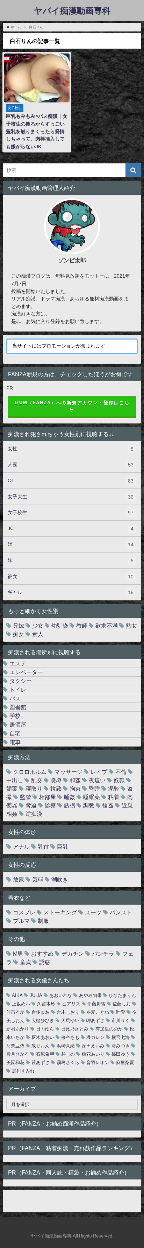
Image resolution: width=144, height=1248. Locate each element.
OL (71, 480)
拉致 (56, 788)
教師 (81, 625)
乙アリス (71, 1003)
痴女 (18, 634)
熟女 (131, 625)
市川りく (120, 1020)
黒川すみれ (23, 1071)
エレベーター (26, 672)
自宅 (15, 733)
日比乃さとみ (74, 1029)
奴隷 (119, 780)
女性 (71, 448)
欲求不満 (106, 625)
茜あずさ (40, 1062)
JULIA (36, 995)
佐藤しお (122, 1003)
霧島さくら (68, 1062)
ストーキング (60, 912)
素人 (37, 634)
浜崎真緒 (66, 1045)
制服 (43, 920)
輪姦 (108, 805)
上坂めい (21, 1003)
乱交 (36, 780)
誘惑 (44, 962)
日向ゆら (45, 1029)
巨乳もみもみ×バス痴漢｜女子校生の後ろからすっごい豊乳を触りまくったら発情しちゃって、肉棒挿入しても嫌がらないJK (36, 131)
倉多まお (40, 1012)
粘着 (113, 797)
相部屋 (47, 797)
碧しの (68, 1054)
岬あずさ (95, 1020)
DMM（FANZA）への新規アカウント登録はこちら (72, 406)
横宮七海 (120, 1037)
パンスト (121, 912)
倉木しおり (68, 1012)
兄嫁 (18, 625)
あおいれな (60, 995)
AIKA (17, 995)
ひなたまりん (122, 995)
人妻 (71, 464)
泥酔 (113, 788)
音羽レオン (97, 1062)
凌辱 (56, 780)
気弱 (37, 879)
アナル (21, 846)
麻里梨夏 (125, 1062)
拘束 (75, 788)
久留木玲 (46, 1003)
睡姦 (69, 797)
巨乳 (62, 846)
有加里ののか (109, 1029)
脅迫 (31, 805)
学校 (15, 716)
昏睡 (94, 788)
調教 (88, 805)
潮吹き (59, 879)
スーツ (93, 912)
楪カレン (95, 1037)
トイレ (17, 689)
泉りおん (40, 1045)
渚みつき (120, 1045)
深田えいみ (93, 1045)
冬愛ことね (97, 1012)
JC (71, 528)
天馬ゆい (70, 1020)
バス (15, 698)
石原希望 (45, 1054)
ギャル (71, 592)
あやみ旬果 (90, 995)
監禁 (25, 797)
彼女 (71, 576)
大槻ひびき (42, 1020)
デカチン (73, 953)
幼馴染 (59, 625)
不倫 (121, 772)
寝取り (34, 788)
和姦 (75, 780)
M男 (18, 953)
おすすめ (42, 953)
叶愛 (120, 1012)
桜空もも (70, 1037)
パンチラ (103, 953)
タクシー (20, 681)
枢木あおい (42, 1037)
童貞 (25, 962)
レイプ (99, 772)
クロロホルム (29, 772)
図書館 (17, 707)
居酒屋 (17, 724)
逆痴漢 (34, 813)
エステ (17, 663)
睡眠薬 (91, 797)
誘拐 (69, 805)
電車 (15, 742)
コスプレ (24, 912)
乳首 (43, 846)
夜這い (97, 780)
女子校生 (71, 512)
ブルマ (21, 920)
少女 (37, 625)
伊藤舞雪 (96, 1003)
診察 (50, 805)
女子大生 (71, 496)
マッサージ (68, 772)
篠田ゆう (120, 1054)
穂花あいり (93, 1054)
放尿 (18, 879)
